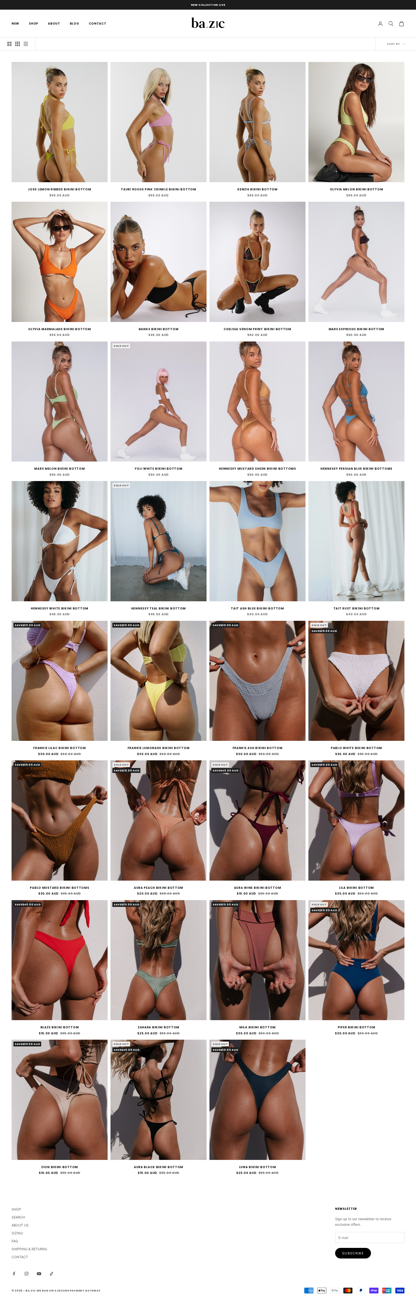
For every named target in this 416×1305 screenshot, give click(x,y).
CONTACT (97, 23)
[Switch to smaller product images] (17, 43)
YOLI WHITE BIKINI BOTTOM (158, 469)
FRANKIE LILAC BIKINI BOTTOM (59, 748)
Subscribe (353, 1253)
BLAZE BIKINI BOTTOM (59, 1027)
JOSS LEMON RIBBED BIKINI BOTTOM (59, 189)
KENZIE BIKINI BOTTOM (257, 189)
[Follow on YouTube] (39, 1273)
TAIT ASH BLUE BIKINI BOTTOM (257, 608)
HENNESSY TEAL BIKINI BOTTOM (158, 608)
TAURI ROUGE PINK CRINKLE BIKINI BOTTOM (158, 189)
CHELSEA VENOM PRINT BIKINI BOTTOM (257, 329)
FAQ (15, 1241)
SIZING (17, 1233)
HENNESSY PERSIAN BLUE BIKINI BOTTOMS (356, 469)
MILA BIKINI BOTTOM (257, 1027)
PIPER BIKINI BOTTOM (356, 1027)
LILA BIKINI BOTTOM (356, 888)
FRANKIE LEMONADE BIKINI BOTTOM (159, 748)
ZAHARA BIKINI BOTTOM (158, 1027)
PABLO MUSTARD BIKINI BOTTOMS (59, 888)
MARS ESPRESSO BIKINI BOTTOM (356, 329)
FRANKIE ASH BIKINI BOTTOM (258, 748)
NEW (15, 23)
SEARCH (18, 1217)
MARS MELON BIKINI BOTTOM (59, 469)
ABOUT (54, 23)
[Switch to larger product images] (9, 43)
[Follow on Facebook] (14, 1273)
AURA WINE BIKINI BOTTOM (257, 888)
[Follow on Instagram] (26, 1273)
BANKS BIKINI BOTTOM (159, 329)
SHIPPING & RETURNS (29, 1249)
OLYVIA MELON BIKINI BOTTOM (356, 189)
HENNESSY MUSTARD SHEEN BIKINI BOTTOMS (257, 469)
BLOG (74, 23)
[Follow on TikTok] (51, 1273)
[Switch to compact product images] (26, 43)
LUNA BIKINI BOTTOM (257, 1167)
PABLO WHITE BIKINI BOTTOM (356, 748)
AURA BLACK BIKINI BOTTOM (158, 1167)
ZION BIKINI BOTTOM (59, 1167)
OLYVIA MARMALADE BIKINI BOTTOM (59, 329)
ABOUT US (20, 1225)
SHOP (33, 23)
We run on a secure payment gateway (69, 1290)
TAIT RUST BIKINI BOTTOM (356, 608)
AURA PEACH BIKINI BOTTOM (158, 888)
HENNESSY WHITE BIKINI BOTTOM (59, 608)
